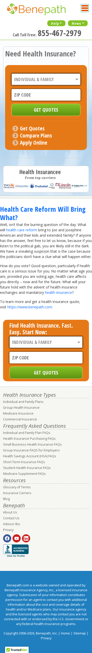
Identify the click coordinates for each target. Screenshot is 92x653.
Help (55, 23)
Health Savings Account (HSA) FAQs (29, 456)
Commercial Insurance (20, 419)
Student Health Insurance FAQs (27, 468)
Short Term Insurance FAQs (24, 462)
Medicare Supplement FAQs (24, 474)
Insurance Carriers (17, 493)
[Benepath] (41, 11)
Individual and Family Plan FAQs (26, 433)
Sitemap (79, 633)
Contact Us (11, 518)
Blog (6, 499)
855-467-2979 (59, 32)
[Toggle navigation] (85, 8)
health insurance (58, 292)
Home (65, 633)
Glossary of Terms (17, 487)
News (76, 23)
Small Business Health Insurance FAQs (32, 444)
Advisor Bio (11, 524)
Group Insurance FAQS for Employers (31, 450)
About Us (10, 512)
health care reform (21, 229)
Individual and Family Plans (23, 402)
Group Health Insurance (21, 407)
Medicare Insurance (18, 413)
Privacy (8, 530)
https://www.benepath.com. (30, 307)
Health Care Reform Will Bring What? (43, 213)
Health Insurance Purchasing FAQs (29, 438)
